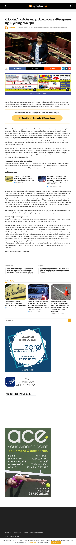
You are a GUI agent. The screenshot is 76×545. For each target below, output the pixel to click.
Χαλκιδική (64, 27)
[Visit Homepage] (38, 6)
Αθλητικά (41, 27)
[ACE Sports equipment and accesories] (28, 462)
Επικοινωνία (17, 532)
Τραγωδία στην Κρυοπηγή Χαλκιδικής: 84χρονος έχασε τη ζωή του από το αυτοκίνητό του (24, 178)
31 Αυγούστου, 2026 (21, 182)
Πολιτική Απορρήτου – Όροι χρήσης (33, 532)
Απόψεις (46, 27)
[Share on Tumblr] (66, 68)
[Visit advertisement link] (38, 84)
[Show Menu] (5, 6)
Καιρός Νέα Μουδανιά (18, 393)
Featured (35, 27)
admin (13, 27)
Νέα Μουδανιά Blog (14, 536)
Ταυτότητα (8, 532)
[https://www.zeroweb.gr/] (28, 349)
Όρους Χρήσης (32, 542)
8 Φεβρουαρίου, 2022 (24, 27)
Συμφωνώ (55, 542)
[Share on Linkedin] (63, 68)
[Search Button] (70, 6)
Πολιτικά (58, 27)
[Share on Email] (69, 68)
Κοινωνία (52, 27)
